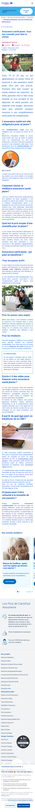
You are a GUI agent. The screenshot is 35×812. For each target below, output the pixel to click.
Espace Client (5, 726)
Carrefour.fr (4, 739)
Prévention (30, 17)
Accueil (3, 17)
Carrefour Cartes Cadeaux (9, 757)
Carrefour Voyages (6, 746)
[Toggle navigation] (32, 3)
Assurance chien (6, 688)
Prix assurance (5, 709)
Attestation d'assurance (8, 705)
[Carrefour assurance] (7, 3)
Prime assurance (6, 712)
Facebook (17, 45)
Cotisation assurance (7, 722)
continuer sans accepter (11, 767)
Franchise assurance (7, 715)
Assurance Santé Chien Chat (9, 678)
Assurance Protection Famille (16, 17)
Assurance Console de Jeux (9, 668)
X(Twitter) (27, 45)
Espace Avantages (6, 733)
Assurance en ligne (6, 698)
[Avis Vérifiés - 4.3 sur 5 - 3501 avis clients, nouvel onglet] (23, 741)
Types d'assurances (7, 702)
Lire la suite (9, 581)
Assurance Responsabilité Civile (10, 719)
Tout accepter (23, 805)
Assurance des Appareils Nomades (11, 671)
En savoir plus (26, 11)
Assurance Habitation (7, 657)
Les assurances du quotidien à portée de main (14, 674)
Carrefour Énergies (6, 760)
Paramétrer (10, 805)
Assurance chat (5, 685)
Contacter (7, 45)
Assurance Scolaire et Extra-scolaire (11, 664)
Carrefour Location (6, 750)
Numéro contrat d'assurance (9, 695)
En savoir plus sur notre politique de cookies (20, 800)
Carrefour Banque (6, 743)
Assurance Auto (6, 661)
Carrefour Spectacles (7, 753)
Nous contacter (5, 729)
